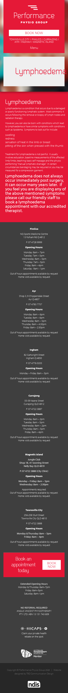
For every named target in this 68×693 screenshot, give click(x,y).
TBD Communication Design (39, 674)
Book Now (34, 33)
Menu (34, 48)
